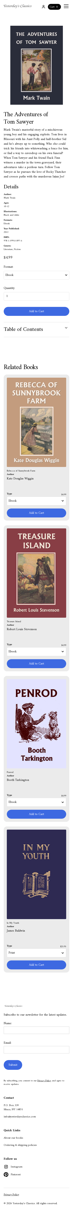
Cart (52, 6)
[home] (17, 6)
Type (9, 494)
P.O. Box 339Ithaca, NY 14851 (13, 1107)
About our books (13, 1138)
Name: (8, 1023)
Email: (7, 1043)
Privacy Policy (44, 1081)
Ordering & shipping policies (20, 1145)
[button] (65, 6)
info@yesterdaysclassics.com (20, 1116)
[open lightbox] (36, 65)
